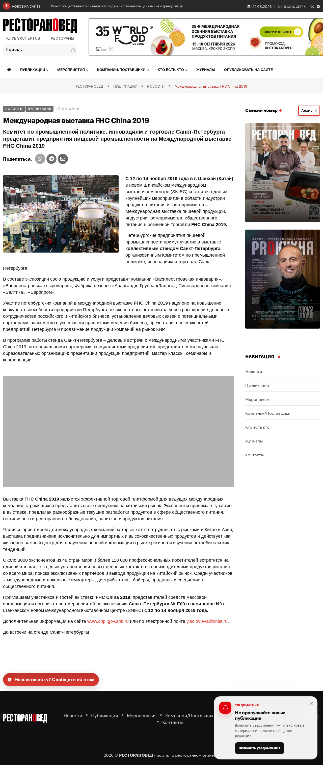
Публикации (32, 70)
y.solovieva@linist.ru (207, 621)
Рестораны (62, 38)
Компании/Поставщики (121, 70)
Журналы (205, 70)
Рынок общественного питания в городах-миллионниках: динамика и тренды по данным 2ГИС (126, 5)
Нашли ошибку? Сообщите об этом (54, 679)
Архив (308, 111)
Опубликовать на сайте (248, 70)
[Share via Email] (63, 159)
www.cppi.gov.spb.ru (108, 621)
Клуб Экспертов (23, 38)
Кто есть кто (171, 70)
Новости (253, 371)
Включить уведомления (259, 748)
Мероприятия (71, 70)
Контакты (254, 454)
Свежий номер (261, 110)
